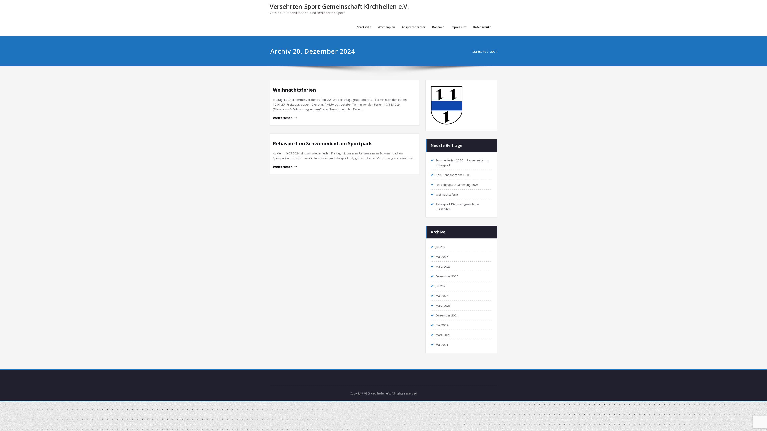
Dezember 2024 (447, 315)
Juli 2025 (441, 286)
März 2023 (443, 335)
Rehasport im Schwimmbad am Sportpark (322, 143)
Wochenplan (386, 27)
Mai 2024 (442, 325)
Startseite (364, 27)
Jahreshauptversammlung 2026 (457, 185)
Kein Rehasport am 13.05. (453, 175)
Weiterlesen (283, 118)
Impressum (458, 27)
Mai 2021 (442, 345)
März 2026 (443, 266)
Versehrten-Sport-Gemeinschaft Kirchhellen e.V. (339, 6)
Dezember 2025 (447, 276)
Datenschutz (482, 27)
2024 (493, 51)
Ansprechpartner (413, 27)
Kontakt (438, 27)
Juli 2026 (441, 247)
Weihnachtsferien (294, 89)
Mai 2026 (442, 257)
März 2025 (443, 305)
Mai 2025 (442, 296)
